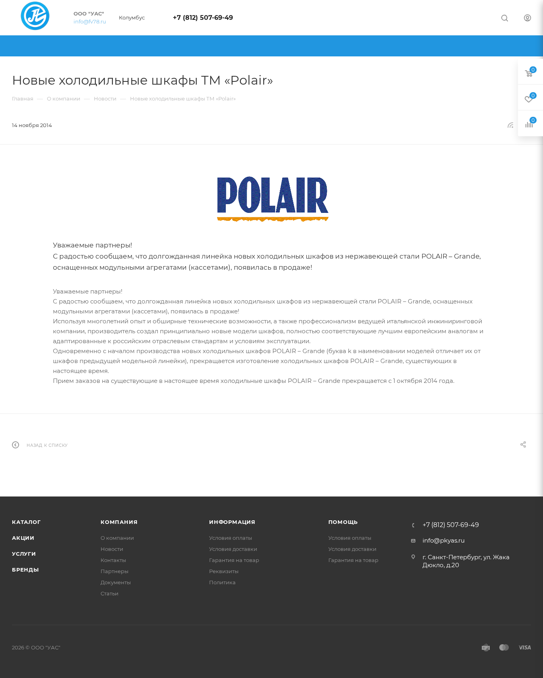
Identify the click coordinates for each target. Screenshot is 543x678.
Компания (119, 522)
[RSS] (510, 125)
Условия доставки (233, 549)
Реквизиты (224, 571)
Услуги (24, 554)
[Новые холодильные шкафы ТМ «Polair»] (271, 199)
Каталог (26, 522)
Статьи (109, 593)
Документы (116, 582)
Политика (222, 582)
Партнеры (114, 571)
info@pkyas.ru (444, 540)
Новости (112, 549)
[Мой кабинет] (527, 19)
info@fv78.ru (90, 21)
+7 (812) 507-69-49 (203, 17)
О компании (117, 538)
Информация (232, 522)
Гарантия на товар (234, 560)
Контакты (113, 560)
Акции (23, 538)
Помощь (343, 522)
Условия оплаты (230, 538)
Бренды (25, 569)
